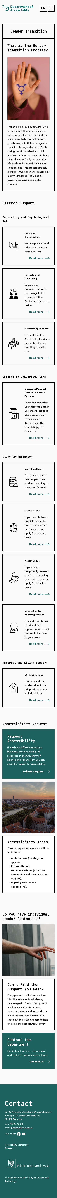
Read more (36, 258)
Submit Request (33, 771)
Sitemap (9, 1148)
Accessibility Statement (16, 1145)
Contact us (36, 1061)
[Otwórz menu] (51, 8)
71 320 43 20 (16, 1124)
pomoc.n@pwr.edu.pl (22, 1128)
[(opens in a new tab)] (19, 1134)
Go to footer (11, 5)
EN (43, 8)
